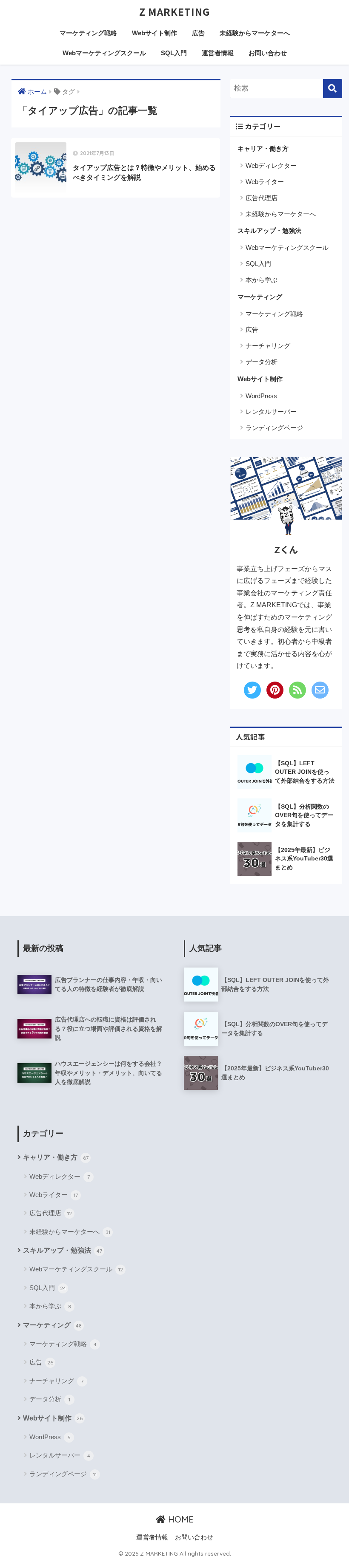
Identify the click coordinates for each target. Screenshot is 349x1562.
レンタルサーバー (271, 411)
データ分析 (261, 361)
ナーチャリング (268, 345)
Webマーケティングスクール (104, 53)
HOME (180, 1519)
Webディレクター (271, 165)
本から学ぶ (261, 279)
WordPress (261, 395)
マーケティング (259, 296)
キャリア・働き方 (263, 148)
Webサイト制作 (154, 33)
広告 (198, 33)
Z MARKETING (174, 11)
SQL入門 (174, 53)
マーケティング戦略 (88, 33)
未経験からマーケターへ (255, 33)
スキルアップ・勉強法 (269, 230)
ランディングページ (274, 427)
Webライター (265, 181)
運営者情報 (218, 53)
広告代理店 (261, 197)
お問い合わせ (268, 53)
